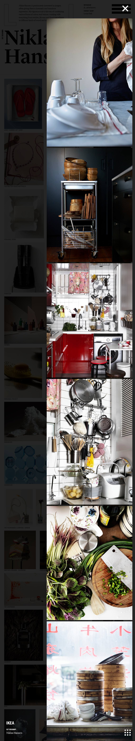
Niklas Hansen (14, 732)
